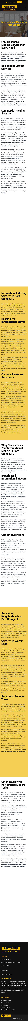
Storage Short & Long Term (8, 1010)
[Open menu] (25, 8)
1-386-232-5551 (11, 2)
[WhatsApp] (10, 1016)
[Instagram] (7, 1016)
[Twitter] (5, 1016)
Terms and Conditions (6, 974)
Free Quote (20, 2)
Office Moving (4, 1005)
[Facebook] (2, 1016)
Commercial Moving (6, 1003)
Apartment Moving (6, 1000)
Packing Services (5, 1007)
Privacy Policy (4, 970)
